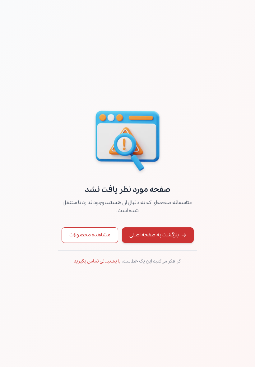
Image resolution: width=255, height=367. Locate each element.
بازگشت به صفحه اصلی (154, 235)
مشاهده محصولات (89, 235)
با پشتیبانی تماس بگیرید (97, 261)
